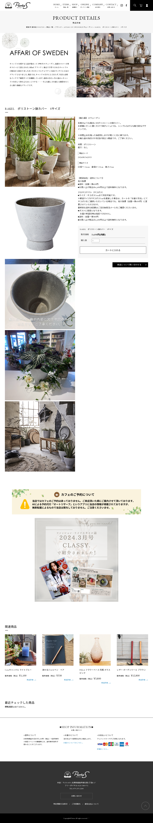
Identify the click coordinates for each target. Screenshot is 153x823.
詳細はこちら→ (103, 749)
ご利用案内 (76, 804)
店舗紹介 (74, 5)
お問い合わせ (111, 5)
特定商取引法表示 (60, 804)
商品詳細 (30, 680)
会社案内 (97, 5)
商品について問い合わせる (129, 264)
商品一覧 (66, 5)
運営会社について (92, 804)
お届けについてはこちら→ (73, 743)
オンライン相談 (85, 5)
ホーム (56, 5)
